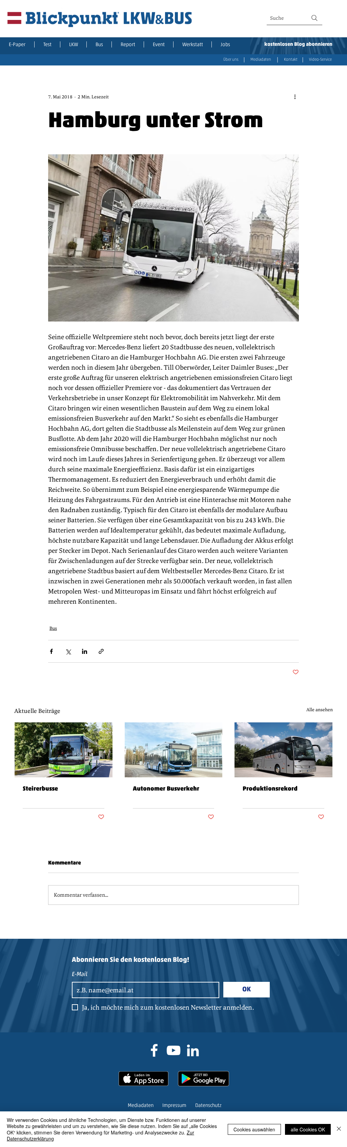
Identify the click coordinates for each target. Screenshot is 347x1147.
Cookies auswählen (254, 1129)
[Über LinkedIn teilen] (84, 651)
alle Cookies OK (308, 1129)
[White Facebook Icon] (154, 1050)
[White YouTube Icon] (173, 1050)
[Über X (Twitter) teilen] (68, 651)
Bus (53, 628)
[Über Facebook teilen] (51, 651)
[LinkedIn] (192, 1050)
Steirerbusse (40, 789)
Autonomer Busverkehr (166, 789)
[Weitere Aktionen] (295, 97)
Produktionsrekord (270, 789)
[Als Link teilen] (101, 651)
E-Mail (79, 974)
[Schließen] (339, 1129)
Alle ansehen (319, 709)
